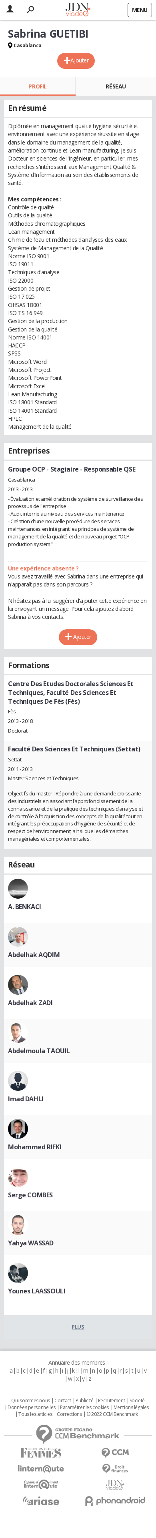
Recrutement (111, 1400)
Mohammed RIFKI (34, 1146)
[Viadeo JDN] (115, 1485)
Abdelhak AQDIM (34, 954)
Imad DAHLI (26, 1098)
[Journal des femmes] (41, 1453)
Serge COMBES (30, 1195)
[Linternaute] (41, 1469)
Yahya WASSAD (31, 1243)
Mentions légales (131, 1407)
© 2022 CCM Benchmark (112, 1414)
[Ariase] (41, 1500)
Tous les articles (35, 1414)
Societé (137, 1400)
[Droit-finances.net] (115, 1469)
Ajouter (79, 60)
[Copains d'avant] (41, 1485)
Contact (62, 1400)
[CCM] (115, 1453)
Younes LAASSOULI (36, 1291)
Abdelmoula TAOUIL (39, 1050)
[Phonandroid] (115, 1501)
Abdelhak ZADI (30, 1002)
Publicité (84, 1400)
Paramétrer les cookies (84, 1407)
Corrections (69, 1414)
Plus (78, 1326)
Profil (37, 86)
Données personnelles (32, 1407)
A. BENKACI (24, 906)
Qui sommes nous (30, 1400)
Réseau (116, 86)
